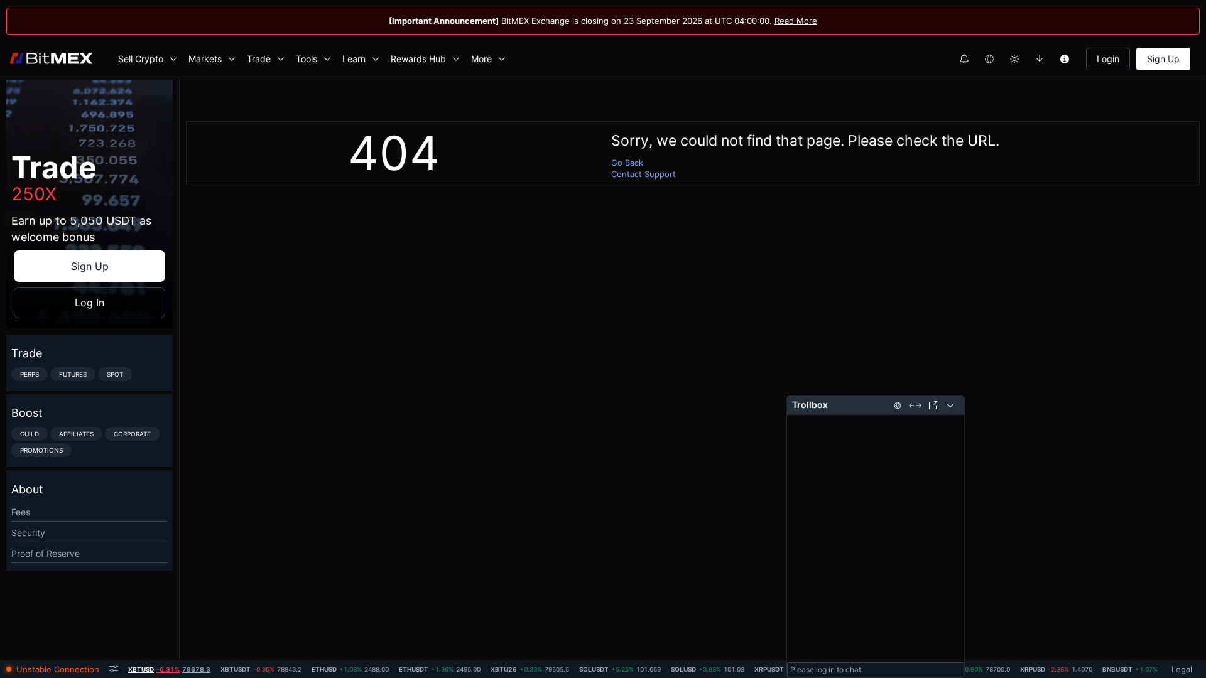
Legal (1181, 669)
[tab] (169, 669)
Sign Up (1163, 58)
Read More (795, 21)
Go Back (627, 163)
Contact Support (643, 174)
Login (1108, 58)
